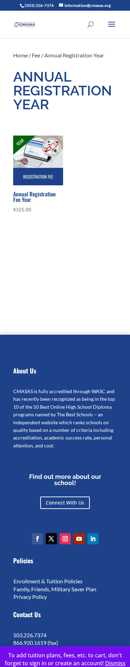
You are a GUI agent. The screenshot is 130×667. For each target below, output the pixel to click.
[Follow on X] (51, 538)
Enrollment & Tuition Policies (48, 581)
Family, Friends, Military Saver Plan (55, 589)
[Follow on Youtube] (79, 538)
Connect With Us (65, 502)
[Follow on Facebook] (37, 538)
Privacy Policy (30, 596)
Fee (36, 55)
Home (20, 55)
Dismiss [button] (115, 663)
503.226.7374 (29, 635)
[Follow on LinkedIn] (92, 538)
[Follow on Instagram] (65, 538)
